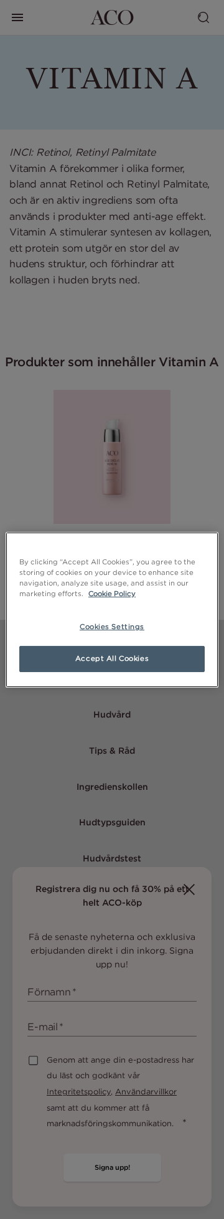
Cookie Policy (112, 593)
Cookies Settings (112, 626)
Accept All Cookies (112, 658)
